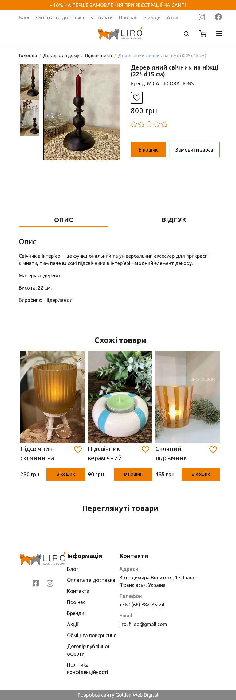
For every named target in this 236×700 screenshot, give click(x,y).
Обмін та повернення (91, 635)
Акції (172, 17)
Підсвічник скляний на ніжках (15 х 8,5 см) (42, 454)
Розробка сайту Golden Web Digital (118, 695)
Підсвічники (98, 55)
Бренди (152, 17)
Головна (28, 55)
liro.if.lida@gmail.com (143, 624)
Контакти (101, 17)
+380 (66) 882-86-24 (141, 604)
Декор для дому (61, 55)
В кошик (65, 474)
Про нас (128, 17)
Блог (24, 17)
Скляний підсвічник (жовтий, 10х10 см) (178, 454)
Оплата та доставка (60, 17)
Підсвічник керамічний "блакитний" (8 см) (110, 454)
